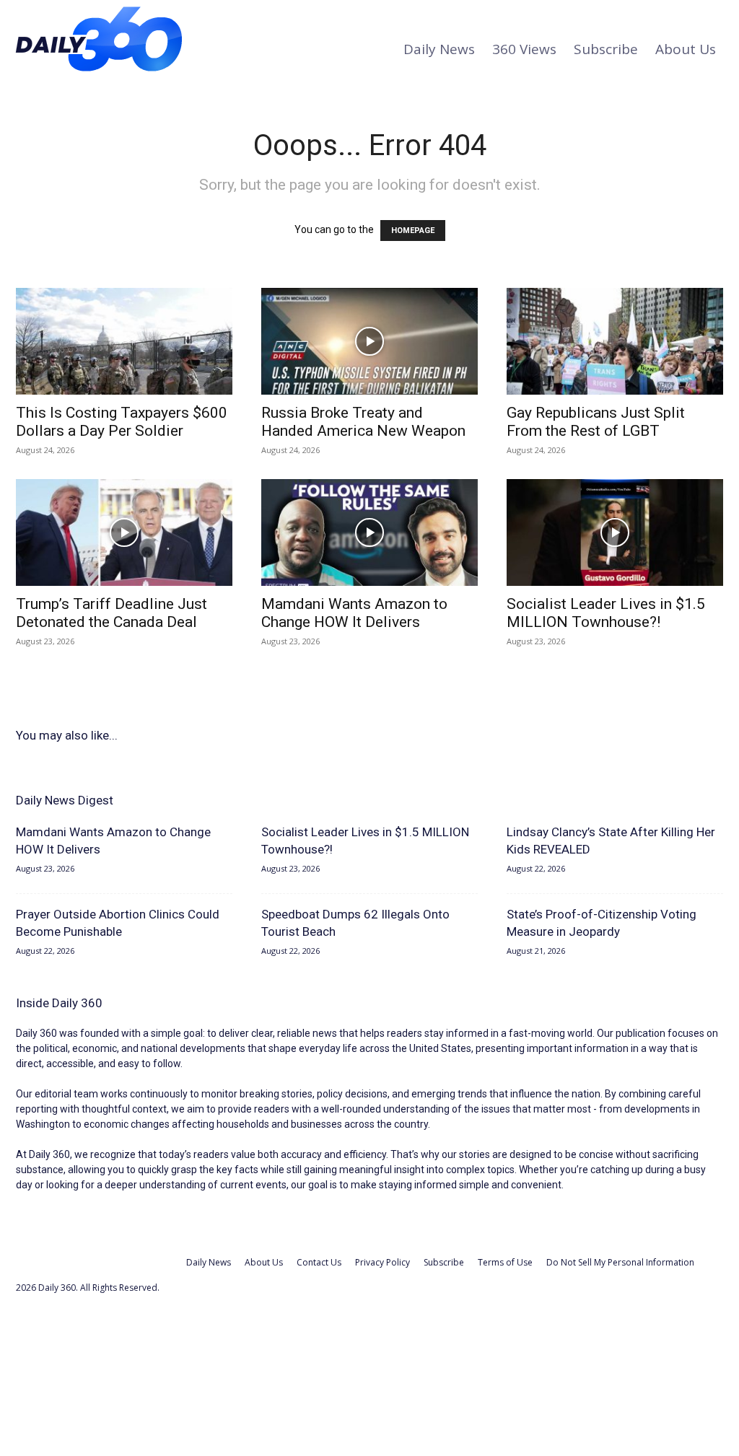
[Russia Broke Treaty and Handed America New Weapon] (369, 341)
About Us (685, 49)
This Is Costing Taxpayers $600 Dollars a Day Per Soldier (121, 421)
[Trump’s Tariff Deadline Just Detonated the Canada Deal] (124, 532)
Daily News (439, 49)
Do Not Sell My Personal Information (620, 1262)
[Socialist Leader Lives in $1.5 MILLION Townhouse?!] (615, 532)
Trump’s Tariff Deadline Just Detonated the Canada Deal (111, 613)
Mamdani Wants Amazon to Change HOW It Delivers (354, 613)
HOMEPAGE (412, 230)
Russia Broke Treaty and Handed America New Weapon (363, 421)
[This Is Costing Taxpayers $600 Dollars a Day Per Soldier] (124, 341)
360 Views (524, 49)
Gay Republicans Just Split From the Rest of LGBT (596, 421)
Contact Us (319, 1262)
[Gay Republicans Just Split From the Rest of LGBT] (615, 341)
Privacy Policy (382, 1262)
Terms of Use (505, 1262)
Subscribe (606, 49)
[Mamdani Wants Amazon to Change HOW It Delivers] (369, 532)
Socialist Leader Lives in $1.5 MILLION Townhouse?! (606, 613)
